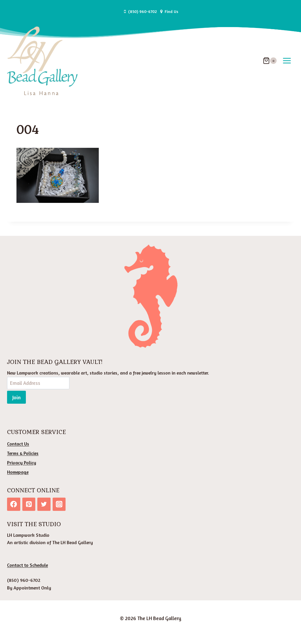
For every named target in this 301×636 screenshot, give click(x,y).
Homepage (18, 472)
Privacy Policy (21, 463)
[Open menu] (287, 60)
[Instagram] (59, 504)
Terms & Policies (23, 453)
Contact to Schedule (27, 565)
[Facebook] (13, 504)
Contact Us (18, 444)
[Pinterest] (29, 504)
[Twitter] (44, 504)
